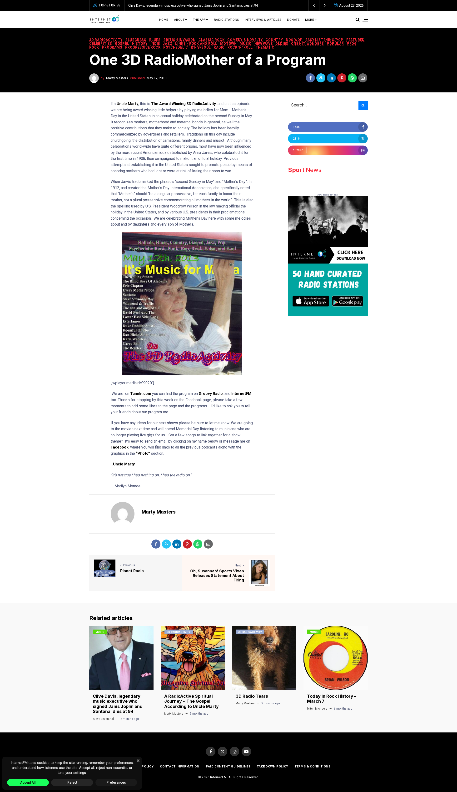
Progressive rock (143, 47)
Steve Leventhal (103, 719)
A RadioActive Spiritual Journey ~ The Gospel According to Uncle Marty (191, 701)
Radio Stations (226, 19)
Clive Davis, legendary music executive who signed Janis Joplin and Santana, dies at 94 (193, 5)
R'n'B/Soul (201, 47)
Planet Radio (132, 570)
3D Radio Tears (252, 696)
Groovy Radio (211, 393)
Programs (112, 47)
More (309, 19)
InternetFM (241, 393)
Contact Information (179, 766)
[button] (314, 5)
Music (246, 43)
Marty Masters (117, 78)
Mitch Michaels (317, 708)
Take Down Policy (272, 766)
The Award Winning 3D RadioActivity (183, 103)
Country (274, 40)
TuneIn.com (140, 393)
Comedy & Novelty (245, 40)
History (140, 43)
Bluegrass (135, 40)
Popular (335, 43)
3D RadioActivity (106, 40)
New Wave (263, 43)
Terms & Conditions (313, 766)
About (179, 19)
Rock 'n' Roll (240, 47)
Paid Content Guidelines (228, 766)
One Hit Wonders (307, 43)
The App (199, 19)
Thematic (265, 47)
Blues (155, 40)
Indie (155, 43)
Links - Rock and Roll (196, 43)
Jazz (167, 43)
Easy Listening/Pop (324, 40)
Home (163, 19)
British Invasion (180, 40)
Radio (219, 47)
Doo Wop (294, 40)
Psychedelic (175, 47)
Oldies (281, 43)
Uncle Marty (127, 103)
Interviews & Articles (263, 19)
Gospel (122, 43)
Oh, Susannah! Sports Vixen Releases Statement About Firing (217, 575)
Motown (228, 43)
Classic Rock (212, 40)
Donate (293, 19)
